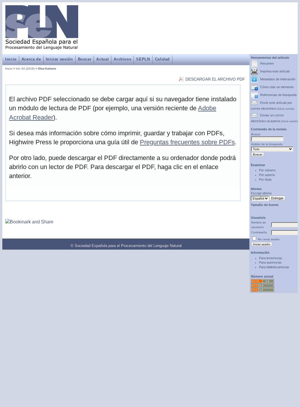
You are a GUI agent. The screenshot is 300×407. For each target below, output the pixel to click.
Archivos (122, 59)
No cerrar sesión (269, 239)
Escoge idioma (261, 193)
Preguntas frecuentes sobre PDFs (187, 142)
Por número (267, 170)
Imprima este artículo (275, 71)
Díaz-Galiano (47, 68)
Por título (265, 179)
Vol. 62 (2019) (25, 68)
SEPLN (143, 59)
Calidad (162, 59)
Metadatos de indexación (277, 79)
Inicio (11, 59)
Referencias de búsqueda (278, 95)
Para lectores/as (270, 258)
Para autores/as (270, 262)
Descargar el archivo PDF (215, 79)
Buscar (85, 59)
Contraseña (259, 232)
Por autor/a (267, 175)
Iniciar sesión (59, 59)
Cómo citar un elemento (277, 87)
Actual (102, 59)
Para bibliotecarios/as (274, 267)
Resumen (267, 63)
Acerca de (31, 59)
